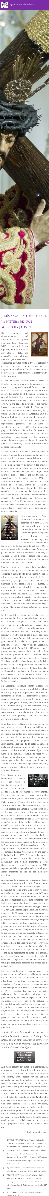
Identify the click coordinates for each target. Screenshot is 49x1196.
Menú (45, 5)
